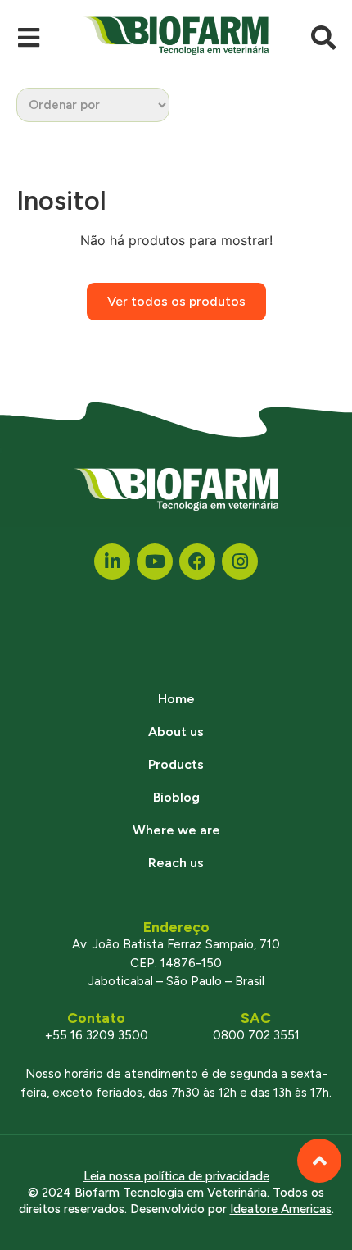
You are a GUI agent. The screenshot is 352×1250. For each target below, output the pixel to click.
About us (176, 731)
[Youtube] (155, 561)
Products (176, 764)
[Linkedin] (112, 561)
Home (176, 699)
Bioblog (176, 797)
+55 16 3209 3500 (96, 1035)
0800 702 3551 (256, 1035)
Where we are (176, 830)
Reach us (176, 862)
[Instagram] (240, 561)
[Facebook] (197, 561)
